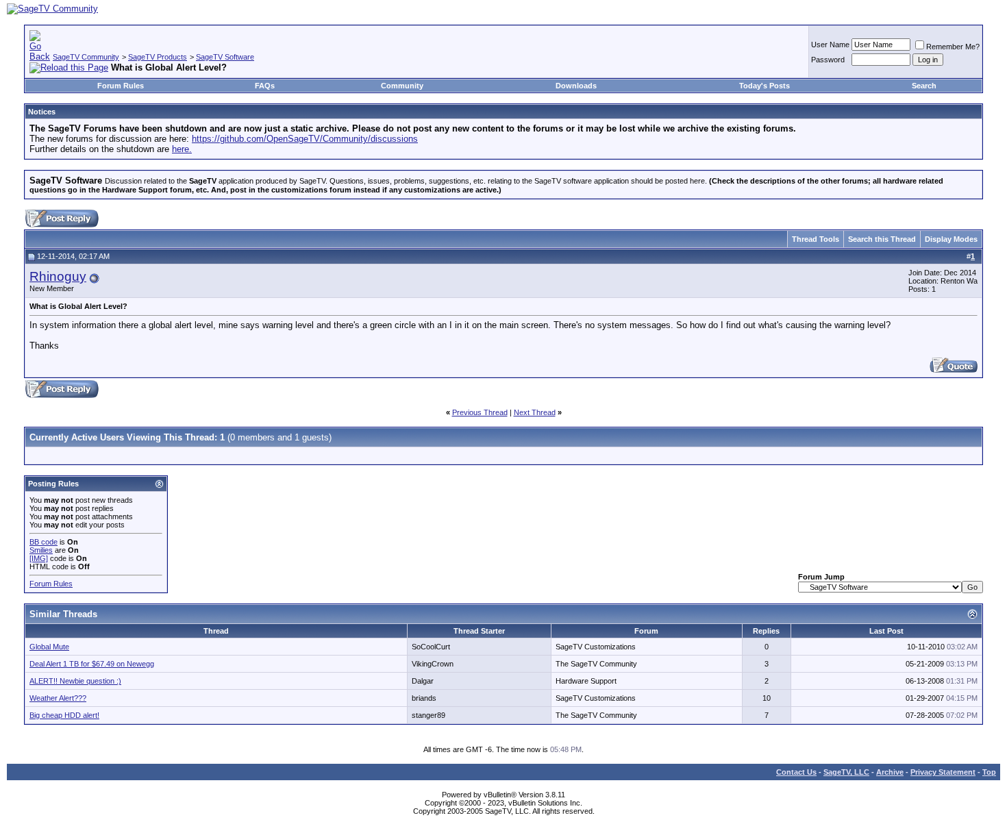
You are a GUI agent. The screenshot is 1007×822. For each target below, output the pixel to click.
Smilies (41, 550)
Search (924, 86)
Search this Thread (882, 239)
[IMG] (38, 558)
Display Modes (951, 239)
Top (989, 772)
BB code (43, 542)
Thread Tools (815, 239)
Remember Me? (953, 46)
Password (828, 59)
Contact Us (796, 772)
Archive (890, 772)
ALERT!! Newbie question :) (75, 681)
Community (402, 86)
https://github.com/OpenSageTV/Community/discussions (305, 139)
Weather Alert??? (57, 698)
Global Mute (49, 647)
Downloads (576, 86)
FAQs (265, 86)
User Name (830, 44)
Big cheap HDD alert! (64, 715)
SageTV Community (86, 57)
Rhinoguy (57, 276)
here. (182, 149)
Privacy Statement (942, 772)
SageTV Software (225, 57)
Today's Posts (764, 86)
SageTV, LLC (846, 772)
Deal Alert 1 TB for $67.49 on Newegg (91, 664)
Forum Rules (120, 86)
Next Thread (535, 412)
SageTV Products (157, 57)
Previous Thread (480, 412)
